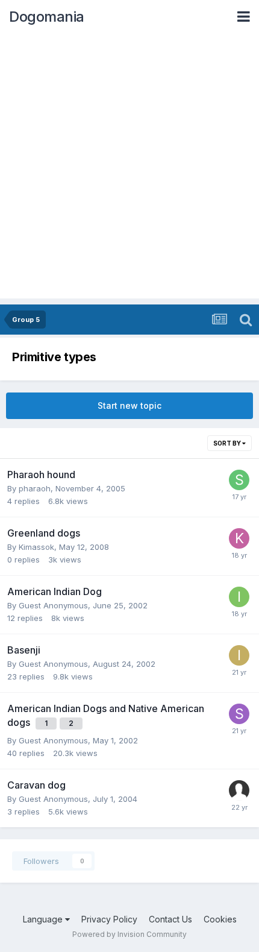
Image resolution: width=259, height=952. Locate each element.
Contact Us (170, 919)
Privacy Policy (109, 919)
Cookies (220, 919)
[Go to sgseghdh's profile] (239, 480)
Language (44, 919)
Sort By (227, 443)
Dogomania (46, 16)
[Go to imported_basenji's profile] (239, 655)
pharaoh (35, 488)
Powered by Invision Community (129, 934)
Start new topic (129, 405)
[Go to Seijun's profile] (239, 714)
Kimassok (36, 547)
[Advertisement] (129, 168)
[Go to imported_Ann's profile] (239, 597)
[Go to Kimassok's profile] (239, 538)
